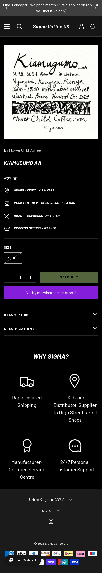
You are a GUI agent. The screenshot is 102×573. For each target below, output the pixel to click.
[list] (51, 92)
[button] (19, 26)
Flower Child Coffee (25, 150)
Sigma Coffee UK (51, 26)
